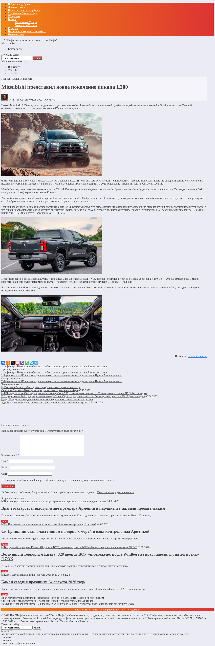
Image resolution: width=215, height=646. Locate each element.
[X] (13, 363)
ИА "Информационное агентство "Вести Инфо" (29, 40)
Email (5, 467)
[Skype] (32, 363)
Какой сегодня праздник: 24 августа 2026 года (43, 582)
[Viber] (22, 363)
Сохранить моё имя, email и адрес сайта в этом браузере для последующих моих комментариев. (60, 480)
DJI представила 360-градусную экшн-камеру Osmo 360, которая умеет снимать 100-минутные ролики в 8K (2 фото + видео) (73, 396)
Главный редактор (19, 99)
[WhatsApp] (27, 363)
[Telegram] (36, 363)
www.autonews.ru (197, 356)
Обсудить (49, 99)
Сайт (4, 473)
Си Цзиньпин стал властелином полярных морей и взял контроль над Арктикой (75, 531)
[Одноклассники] (8, 363)
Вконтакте (14, 66)
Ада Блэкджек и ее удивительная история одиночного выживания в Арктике (45, 402)
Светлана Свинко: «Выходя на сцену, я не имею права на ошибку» (39, 390)
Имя (4, 461)
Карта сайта (81, 609)
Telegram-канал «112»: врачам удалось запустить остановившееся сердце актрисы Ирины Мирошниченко (61, 375)
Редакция (135, 609)
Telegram (13, 73)
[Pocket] (17, 363)
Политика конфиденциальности (115, 492)
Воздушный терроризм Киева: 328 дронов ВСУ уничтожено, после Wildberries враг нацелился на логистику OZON (67, 603)
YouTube (13, 70)
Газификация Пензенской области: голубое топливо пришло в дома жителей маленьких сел (54, 366)
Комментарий (10, 455)
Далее (4, 521)
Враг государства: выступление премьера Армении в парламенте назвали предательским (83, 508)
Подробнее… (9, 640)
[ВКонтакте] (3, 363)
